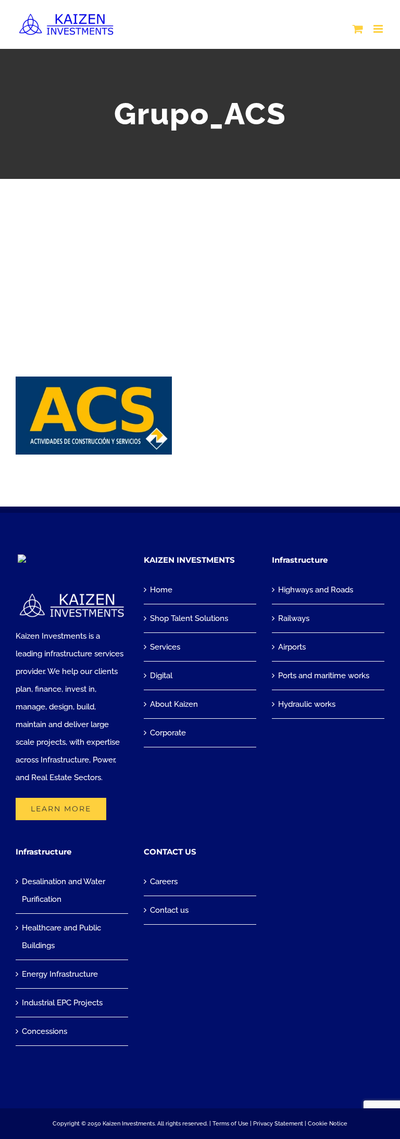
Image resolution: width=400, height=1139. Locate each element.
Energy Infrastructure (60, 974)
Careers (164, 881)
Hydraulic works (306, 704)
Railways (293, 618)
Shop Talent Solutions (189, 618)
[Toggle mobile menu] (378, 28)
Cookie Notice (327, 1123)
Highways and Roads (315, 589)
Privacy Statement (278, 1123)
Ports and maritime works (323, 675)
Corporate (168, 732)
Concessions (44, 1031)
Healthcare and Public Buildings (61, 936)
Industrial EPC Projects (62, 1002)
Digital (161, 675)
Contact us (169, 910)
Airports (292, 647)
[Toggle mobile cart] (358, 28)
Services (165, 647)
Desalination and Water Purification (63, 890)
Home (161, 589)
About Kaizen (174, 704)
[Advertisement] (200, 257)
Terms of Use (230, 1123)
